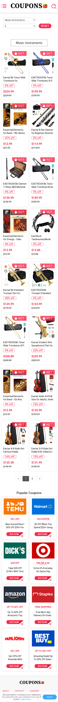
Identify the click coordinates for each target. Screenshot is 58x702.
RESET (45, 25)
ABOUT (6, 691)
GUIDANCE (34, 691)
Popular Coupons (29, 493)
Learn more (26, 699)
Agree (50, 697)
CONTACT (19, 691)
